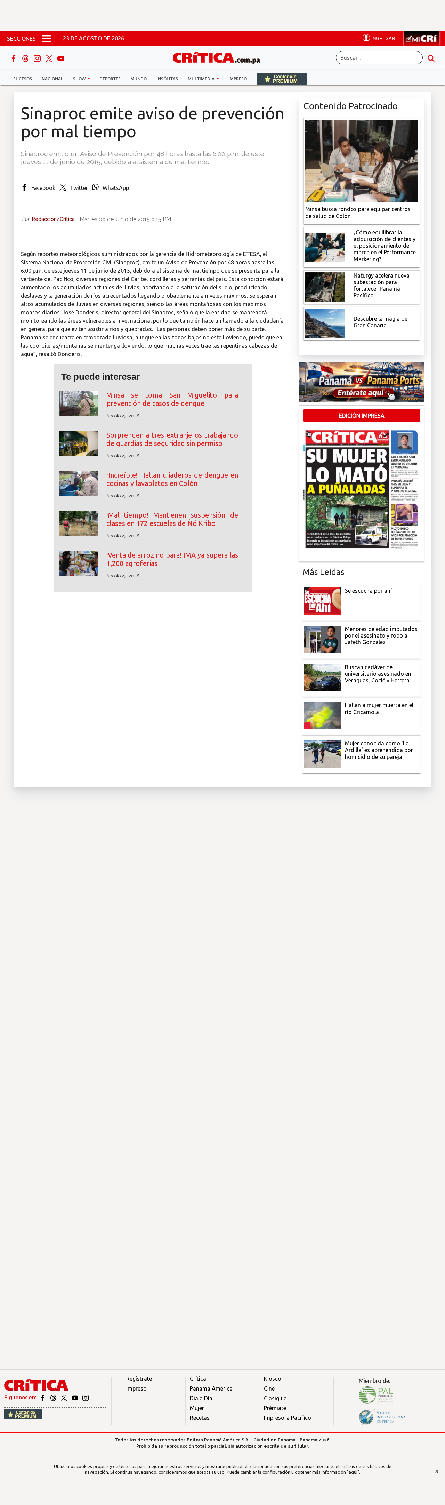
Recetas (200, 1418)
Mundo (138, 79)
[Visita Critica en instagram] (85, 1397)
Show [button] (80, 79)
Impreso (237, 79)
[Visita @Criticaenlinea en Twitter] (53, 1397)
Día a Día (201, 1398)
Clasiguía (275, 1398)
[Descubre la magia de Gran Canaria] (325, 323)
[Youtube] (61, 58)
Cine (269, 1388)
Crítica (198, 1379)
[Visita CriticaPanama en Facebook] (43, 1397)
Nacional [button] (52, 79)
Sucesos (22, 79)
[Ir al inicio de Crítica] (219, 57)
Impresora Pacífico (287, 1418)
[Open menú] (46, 38)
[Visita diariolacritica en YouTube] (75, 1397)
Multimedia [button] (202, 79)
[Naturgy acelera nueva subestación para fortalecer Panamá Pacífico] (325, 286)
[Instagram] (38, 58)
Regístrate (139, 1379)
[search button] (431, 57)
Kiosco (272, 1379)
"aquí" (353, 1472)
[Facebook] (14, 58)
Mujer (197, 1408)
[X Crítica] (50, 58)
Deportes (110, 79)
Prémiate (275, 1408)
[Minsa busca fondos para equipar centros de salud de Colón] (361, 161)
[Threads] (26, 58)
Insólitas (167, 79)
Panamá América (211, 1388)
